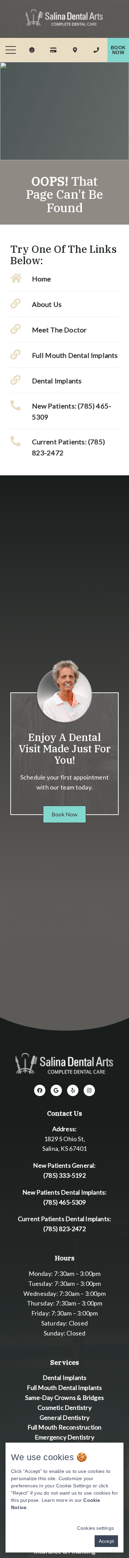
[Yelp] (72, 1090)
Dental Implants (65, 1377)
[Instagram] (89, 1090)
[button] (64, 814)
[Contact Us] (74, 50)
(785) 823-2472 (64, 1228)
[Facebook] (39, 1090)
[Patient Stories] (31, 50)
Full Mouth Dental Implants (64, 1387)
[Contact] (96, 50)
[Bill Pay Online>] (53, 50)
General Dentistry (64, 1417)
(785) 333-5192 (64, 1175)
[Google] (56, 1090)
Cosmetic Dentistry (64, 1407)
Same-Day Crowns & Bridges (64, 1397)
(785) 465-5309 (64, 1202)
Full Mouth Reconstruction (65, 1427)
